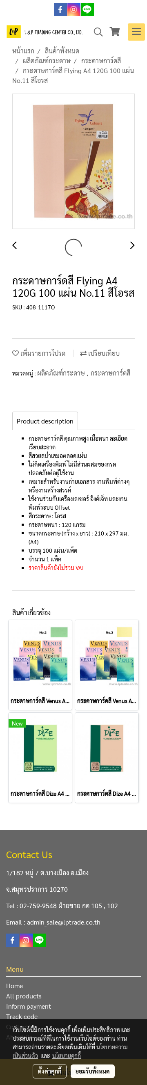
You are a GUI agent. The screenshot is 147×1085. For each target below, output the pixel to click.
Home (14, 985)
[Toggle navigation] (136, 32)
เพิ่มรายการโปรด (42, 353)
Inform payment (28, 1006)
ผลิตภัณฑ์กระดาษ (62, 373)
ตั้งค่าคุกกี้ (49, 1071)
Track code (22, 1016)
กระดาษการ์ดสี (110, 373)
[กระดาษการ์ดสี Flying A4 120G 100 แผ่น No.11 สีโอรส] (73, 161)
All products (24, 995)
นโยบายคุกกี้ (66, 1055)
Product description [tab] (45, 421)
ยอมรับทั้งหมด (93, 1071)
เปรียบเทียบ (103, 353)
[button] (95, 32)
